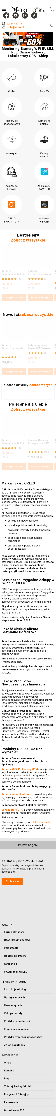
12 (46, 452)
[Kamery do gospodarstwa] (12, 107)
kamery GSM (30, 769)
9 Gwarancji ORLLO (15, 971)
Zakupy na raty (13, 1013)
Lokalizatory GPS (12, 809)
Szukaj (52, 25)
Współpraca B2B (14, 1110)
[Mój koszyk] (52, 9)
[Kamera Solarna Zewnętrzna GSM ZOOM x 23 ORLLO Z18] (40, 424)
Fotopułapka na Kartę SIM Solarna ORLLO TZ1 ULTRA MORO (39, 347)
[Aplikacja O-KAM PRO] (44, 172)
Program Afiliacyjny (16, 1094)
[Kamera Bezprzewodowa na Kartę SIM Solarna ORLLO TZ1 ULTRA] (40, 255)
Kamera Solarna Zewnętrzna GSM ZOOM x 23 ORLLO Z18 (39, 442)
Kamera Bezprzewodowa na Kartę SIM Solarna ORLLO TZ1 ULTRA (40, 273)
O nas (7, 1062)
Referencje (11, 1102)
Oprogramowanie (15, 997)
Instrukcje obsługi (15, 989)
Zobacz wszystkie (28, 240)
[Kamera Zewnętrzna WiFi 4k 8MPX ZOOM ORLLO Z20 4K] (14, 255)
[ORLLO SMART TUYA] (12, 205)
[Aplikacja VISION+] (44, 205)
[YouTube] (15, 15)
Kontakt (9, 1070)
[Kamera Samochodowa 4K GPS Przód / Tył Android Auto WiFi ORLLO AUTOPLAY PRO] (14, 329)
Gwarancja (10, 963)
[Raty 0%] (44, 77)
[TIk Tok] (34, 15)
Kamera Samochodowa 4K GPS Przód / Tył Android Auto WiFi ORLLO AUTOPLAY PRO (13, 347)
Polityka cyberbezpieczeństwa (23, 1037)
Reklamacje (11, 947)
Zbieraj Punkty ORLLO (17, 1086)
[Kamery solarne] (44, 139)
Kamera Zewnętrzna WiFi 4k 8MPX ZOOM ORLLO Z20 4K (14, 273)
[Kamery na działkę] (44, 107)
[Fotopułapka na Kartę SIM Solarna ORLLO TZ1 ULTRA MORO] (40, 329)
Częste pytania (13, 1005)
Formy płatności (14, 932)
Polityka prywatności (17, 1021)
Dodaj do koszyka (14, 297)
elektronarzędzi (41, 822)
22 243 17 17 (14, 23)
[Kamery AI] (12, 139)
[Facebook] (6, 15)
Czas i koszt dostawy (17, 940)
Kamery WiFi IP (11, 769)
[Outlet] (12, 77)
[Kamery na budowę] (12, 172)
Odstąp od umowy (15, 955)
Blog (7, 1078)
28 (20, 279)
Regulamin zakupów (16, 1029)
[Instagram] (25, 15)
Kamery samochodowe (16, 794)
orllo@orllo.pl (15, 27)
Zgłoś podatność (14, 1045)
